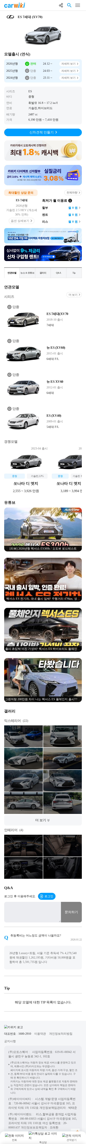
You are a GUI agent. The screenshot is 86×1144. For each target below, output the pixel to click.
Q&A (58, 273)
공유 (61, 5)
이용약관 (40, 1033)
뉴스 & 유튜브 (27, 273)
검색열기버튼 (69, 5)
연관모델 (12, 273)
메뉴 (77, 5)
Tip (74, 273)
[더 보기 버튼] (43, 820)
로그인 (48, 896)
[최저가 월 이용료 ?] (70, 200)
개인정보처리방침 (60, 1033)
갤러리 (43, 273)
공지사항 (10, 1041)
